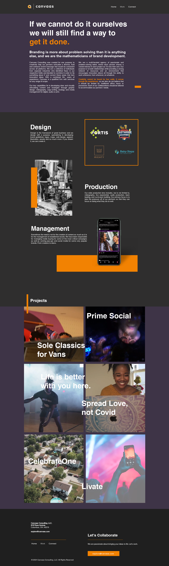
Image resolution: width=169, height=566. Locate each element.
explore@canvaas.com (40, 531)
